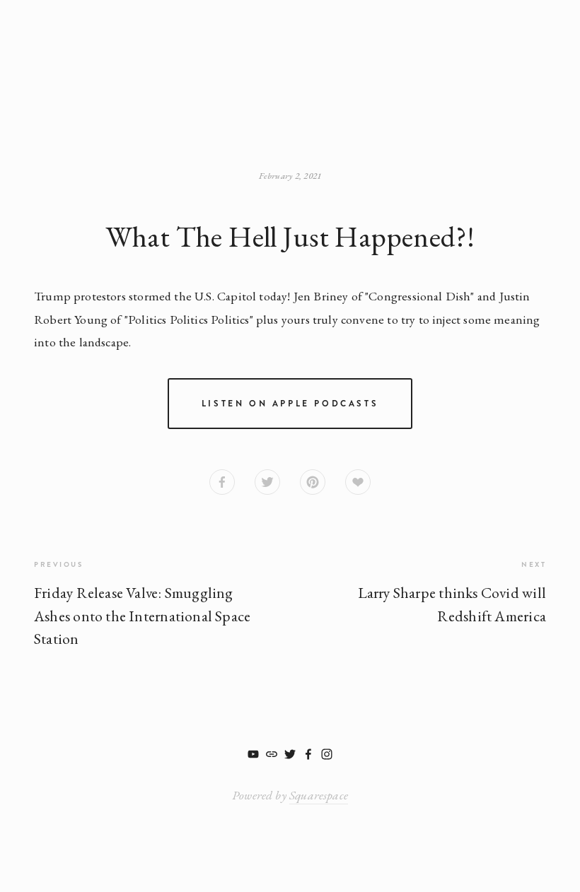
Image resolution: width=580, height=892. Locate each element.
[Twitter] (290, 754)
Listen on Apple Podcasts (290, 403)
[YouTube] (253, 754)
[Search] (127, 54)
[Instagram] (326, 754)
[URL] (271, 754)
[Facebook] (308, 754)
